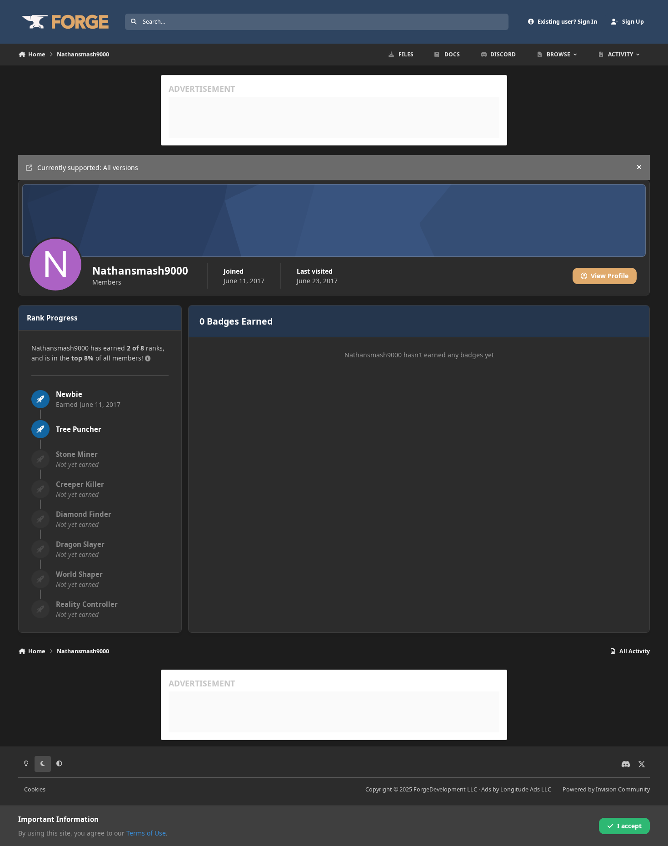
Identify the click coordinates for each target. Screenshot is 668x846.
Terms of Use (146, 833)
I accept (629, 825)
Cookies (34, 789)
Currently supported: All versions (87, 167)
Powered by (606, 789)
